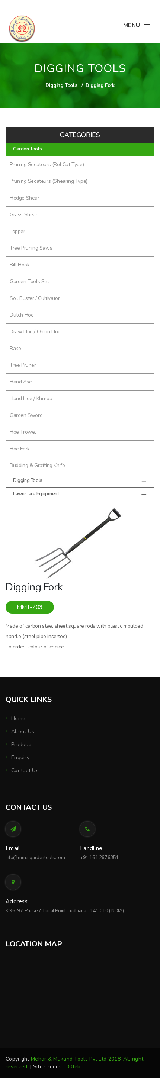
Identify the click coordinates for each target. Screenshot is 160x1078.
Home (18, 718)
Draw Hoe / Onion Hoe (35, 331)
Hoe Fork (20, 448)
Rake (15, 348)
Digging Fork (100, 85)
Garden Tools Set (29, 281)
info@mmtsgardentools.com (35, 857)
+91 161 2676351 (99, 857)
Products (22, 744)
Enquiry (20, 757)
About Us (22, 731)
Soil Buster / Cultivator (35, 298)
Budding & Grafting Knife (37, 465)
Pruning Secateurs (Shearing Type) (48, 181)
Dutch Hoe (21, 314)
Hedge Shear (24, 197)
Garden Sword (26, 415)
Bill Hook (19, 264)
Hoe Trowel (23, 432)
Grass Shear (24, 214)
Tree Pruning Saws (31, 248)
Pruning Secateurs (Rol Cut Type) (47, 164)
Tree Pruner (23, 365)
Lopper (17, 231)
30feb (73, 1066)
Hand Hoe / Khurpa (31, 398)
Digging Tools (61, 85)
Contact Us (25, 770)
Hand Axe (21, 381)
